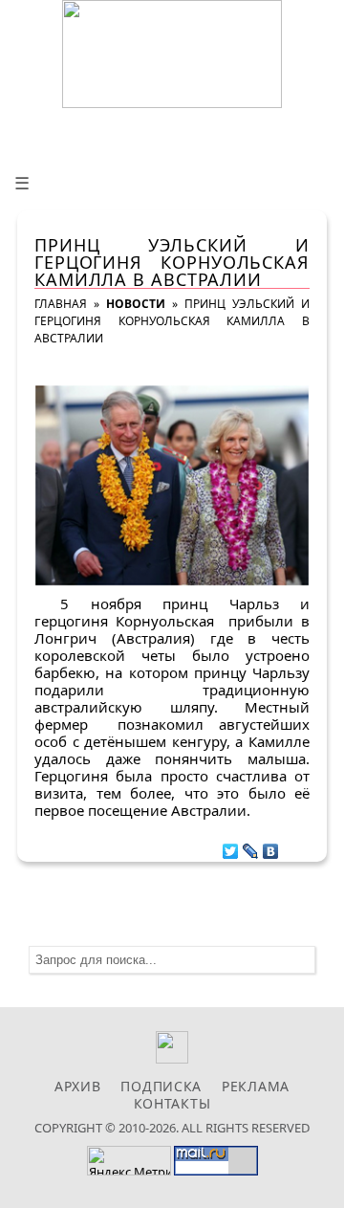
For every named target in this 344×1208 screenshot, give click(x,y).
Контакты (172, 1103)
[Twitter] (231, 846)
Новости (135, 304)
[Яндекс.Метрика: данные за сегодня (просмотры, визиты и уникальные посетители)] (129, 1160)
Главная (60, 304)
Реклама (256, 1086)
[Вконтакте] (172, 1058)
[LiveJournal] (251, 846)
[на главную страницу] (172, 54)
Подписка (161, 1086)
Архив (77, 1086)
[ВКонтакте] (271, 846)
